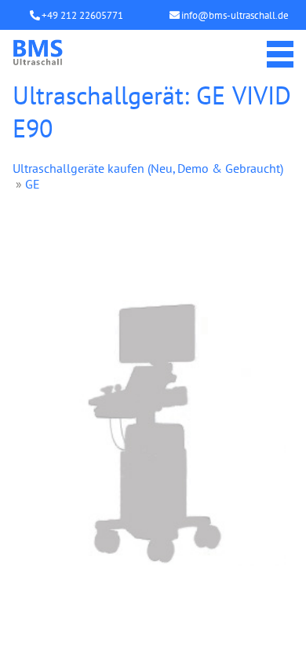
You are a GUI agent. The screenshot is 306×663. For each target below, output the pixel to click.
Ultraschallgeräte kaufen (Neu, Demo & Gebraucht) (148, 168)
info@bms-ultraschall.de (235, 15)
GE (32, 184)
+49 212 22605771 (82, 15)
